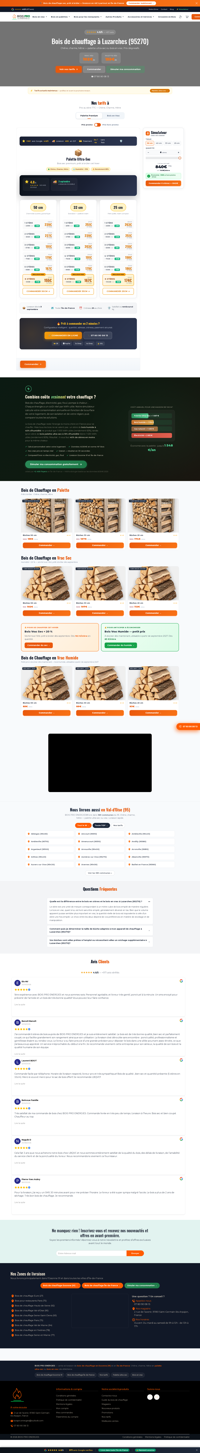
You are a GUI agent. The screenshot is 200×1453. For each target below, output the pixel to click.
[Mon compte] (180, 17)
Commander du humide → (120, 645)
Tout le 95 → (83, 825)
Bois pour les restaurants (86, 17)
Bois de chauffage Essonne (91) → (60, 1285)
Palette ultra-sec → (160, 91)
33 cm (168, 143)
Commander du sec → (38, 645)
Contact (164, 9)
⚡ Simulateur (182, 9)
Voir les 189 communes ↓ (100, 873)
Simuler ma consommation (125, 69)
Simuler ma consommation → (142, 1285)
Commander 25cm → (118, 291)
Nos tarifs (118, 825)
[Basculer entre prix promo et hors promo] (97, 125)
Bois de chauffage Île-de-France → (102, 1285)
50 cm (150, 143)
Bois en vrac (39, 17)
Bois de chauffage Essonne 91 (49, 1375)
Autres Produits (113, 17)
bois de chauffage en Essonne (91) (94, 1366)
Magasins (106, 1404)
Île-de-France (123, 1366)
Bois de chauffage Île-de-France (81, 1375)
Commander (94, 69)
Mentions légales (64, 1404)
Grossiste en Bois (167, 17)
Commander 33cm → (78, 291)
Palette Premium (89, 116)
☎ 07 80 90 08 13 (100, 76)
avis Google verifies (81, 1450)
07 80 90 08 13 (142, 1304)
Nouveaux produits (111, 1408)
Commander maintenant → (141, 3)
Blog (172, 9)
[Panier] (187, 17)
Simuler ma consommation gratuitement (54, 464)
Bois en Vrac (113, 116)
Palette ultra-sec (120, 1375)
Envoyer (135, 1253)
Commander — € (163, 183)
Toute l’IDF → (101, 825)
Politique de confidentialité (69, 1400)
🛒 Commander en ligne (63, 335)
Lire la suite (19, 1004)
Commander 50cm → (38, 291)
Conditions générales (66, 1395)
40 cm (159, 143)
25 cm (177, 143)
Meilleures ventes (110, 1421)
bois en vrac (53, 1369)
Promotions (107, 1412)
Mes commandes (64, 1412)
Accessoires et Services (140, 17)
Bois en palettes (59, 17)
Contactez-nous (109, 1395)
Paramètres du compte (67, 1417)
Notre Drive (153, 9)
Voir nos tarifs (67, 69)
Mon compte (62, 1408)
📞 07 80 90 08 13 (98, 335)
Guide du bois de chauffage (115, 1400)
